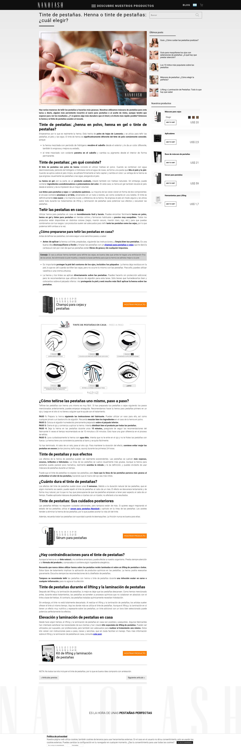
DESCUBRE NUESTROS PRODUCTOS (125, 6)
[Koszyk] (201, 5)
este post (97, 634)
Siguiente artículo (135, 678)
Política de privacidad (57, 736)
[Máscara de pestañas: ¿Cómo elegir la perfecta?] (153, 80)
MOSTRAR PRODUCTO (134, 305)
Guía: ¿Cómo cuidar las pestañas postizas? (179, 40)
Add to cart (170, 122)
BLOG (186, 5)
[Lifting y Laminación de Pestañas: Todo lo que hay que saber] (153, 93)
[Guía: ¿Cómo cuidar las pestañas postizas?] (153, 43)
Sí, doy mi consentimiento (185, 742)
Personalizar (75, 745)
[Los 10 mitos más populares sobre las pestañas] (153, 68)
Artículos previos (49, 678)
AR (195, 5)
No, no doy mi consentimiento (56, 745)
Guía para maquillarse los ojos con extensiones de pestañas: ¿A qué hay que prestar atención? (178, 55)
